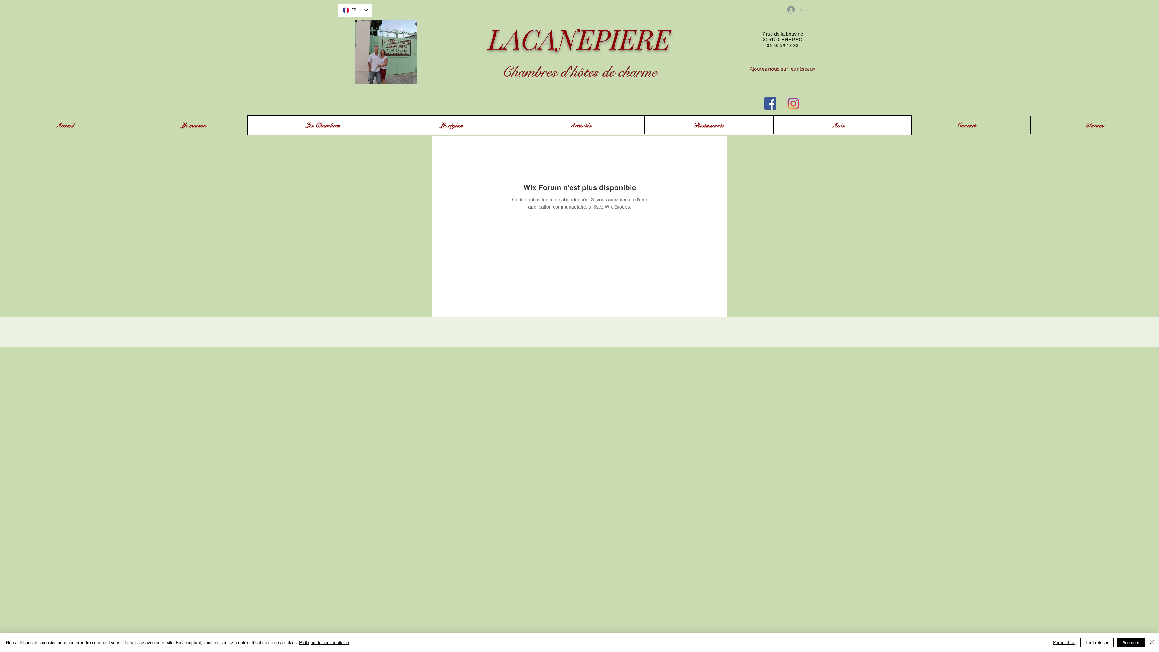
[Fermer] (1151, 642)
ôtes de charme (617, 72)
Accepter (1130, 642)
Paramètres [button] (1064, 642)
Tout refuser (1097, 642)
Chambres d (535, 72)
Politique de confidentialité (324, 642)
